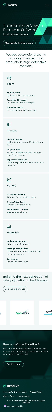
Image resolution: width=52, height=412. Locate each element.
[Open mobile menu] (47, 5)
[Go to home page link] (11, 386)
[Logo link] (10, 5)
